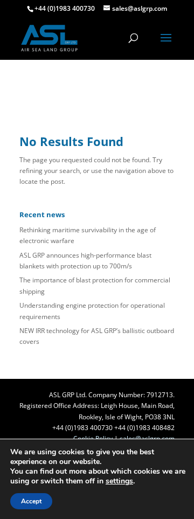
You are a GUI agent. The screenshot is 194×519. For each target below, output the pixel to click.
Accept (31, 501)
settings (119, 481)
